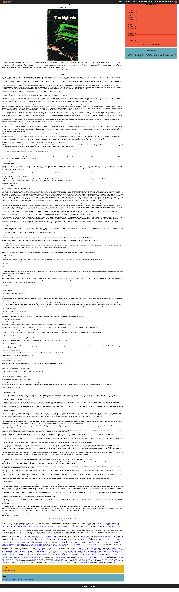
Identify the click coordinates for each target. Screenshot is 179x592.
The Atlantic (94, 548)
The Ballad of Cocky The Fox (48, 548)
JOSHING (121, 2)
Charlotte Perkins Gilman (50, 526)
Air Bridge (22, 542)
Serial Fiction (12, 570)
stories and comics (67, 550)
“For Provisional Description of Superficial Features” (59, 551)
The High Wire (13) (132, 17)
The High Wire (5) (131, 35)
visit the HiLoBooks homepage (73, 533)
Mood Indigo (61, 553)
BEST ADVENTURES (163, 2)
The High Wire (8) (131, 28)
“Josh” (40, 557)
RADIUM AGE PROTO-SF (138, 2)
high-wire (14, 579)
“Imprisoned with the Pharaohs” (33, 545)
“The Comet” (59, 539)
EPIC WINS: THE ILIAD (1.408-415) (96, 557)
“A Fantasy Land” (27, 554)
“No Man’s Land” (55, 542)
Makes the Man (105, 550)
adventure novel (7, 579)
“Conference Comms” (7, 554)
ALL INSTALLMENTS (62, 70)
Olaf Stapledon (25, 526)
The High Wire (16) (132, 10)
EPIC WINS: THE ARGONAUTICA (30, 559)
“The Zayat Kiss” (117, 539)
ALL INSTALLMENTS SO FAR (68, 518)
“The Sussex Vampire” (60, 545)
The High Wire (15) (132, 12)
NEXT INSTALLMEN (54, 518)
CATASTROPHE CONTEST (8, 560)
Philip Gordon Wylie (73, 526)
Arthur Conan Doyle (7, 526)
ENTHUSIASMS (147, 2)
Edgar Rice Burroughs (94, 525)
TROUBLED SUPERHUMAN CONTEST (94, 559)
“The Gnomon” (30, 551)
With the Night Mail (49, 536)
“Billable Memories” (40, 551)
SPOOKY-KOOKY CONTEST (22, 562)
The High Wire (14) (132, 15)
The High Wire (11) (132, 22)
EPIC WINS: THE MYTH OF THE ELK (63, 559)
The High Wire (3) (131, 40)
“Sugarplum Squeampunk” (20, 556)
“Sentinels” (45, 554)
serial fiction (21, 579)
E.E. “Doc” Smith (111, 525)
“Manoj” (34, 557)
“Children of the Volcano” (19, 551)
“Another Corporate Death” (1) (36, 556)
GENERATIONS (171, 2)
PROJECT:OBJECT (154, 2)
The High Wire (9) (131, 26)
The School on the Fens (43, 550)
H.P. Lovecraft (39, 526)
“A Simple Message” (7, 551)
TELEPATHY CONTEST (44, 560)
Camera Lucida (119, 550)
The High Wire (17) (132, 8)
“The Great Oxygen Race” (98, 553)
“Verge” (56, 557)
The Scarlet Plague (29, 536)
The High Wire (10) (132, 24)
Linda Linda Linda (115, 548)
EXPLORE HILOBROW (128, 2)
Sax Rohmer (103, 525)
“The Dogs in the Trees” (79, 551)
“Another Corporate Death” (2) (55, 556)
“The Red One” (119, 538)
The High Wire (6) (131, 33)
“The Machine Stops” (91, 542)
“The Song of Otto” (110, 556)
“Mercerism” (78, 553)
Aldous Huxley (16, 526)
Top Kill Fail (69, 553)
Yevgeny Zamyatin (62, 526)
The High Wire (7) (131, 31)
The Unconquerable (82, 541)
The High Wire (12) (132, 19)
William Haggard (29, 579)
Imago (112, 550)
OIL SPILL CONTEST (81, 560)
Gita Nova (96, 550)
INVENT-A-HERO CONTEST (56, 562)
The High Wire (5, 542)
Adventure (6, 570)
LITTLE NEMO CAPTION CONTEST (112, 560)
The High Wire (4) (131, 38)
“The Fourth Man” (72, 542)
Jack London (119, 525)
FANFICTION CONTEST (83, 562)
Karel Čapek (32, 526)
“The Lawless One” (62, 554)
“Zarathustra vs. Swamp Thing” (87, 554)
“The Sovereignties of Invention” (95, 551)
